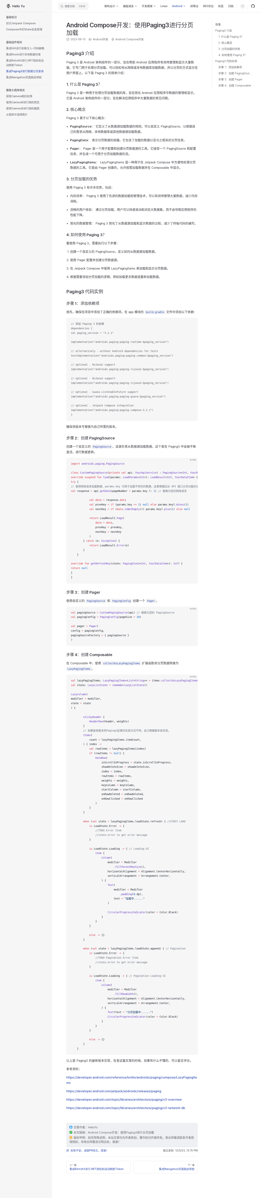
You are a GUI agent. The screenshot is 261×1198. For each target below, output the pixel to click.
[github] (253, 6)
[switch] (243, 6)
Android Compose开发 (129, 39)
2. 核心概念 (225, 42)
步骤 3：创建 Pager (230, 79)
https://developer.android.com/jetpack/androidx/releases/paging (113, 1091)
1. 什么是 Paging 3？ (231, 36)
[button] (26, 17)
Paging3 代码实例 (226, 61)
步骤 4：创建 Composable (234, 85)
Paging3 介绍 (223, 30)
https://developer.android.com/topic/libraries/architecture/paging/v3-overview (124, 1099)
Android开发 (100, 39)
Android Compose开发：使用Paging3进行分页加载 (121, 1132)
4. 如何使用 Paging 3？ (232, 55)
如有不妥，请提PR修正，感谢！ (90, 1150)
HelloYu (93, 1127)
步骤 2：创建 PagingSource (235, 73)
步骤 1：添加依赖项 (230, 67)
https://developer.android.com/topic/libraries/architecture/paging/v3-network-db (125, 1108)
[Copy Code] (191, 324)
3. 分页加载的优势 (229, 48)
